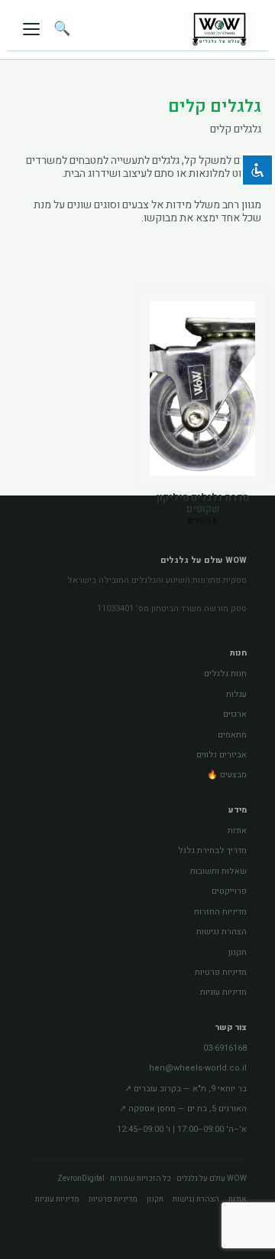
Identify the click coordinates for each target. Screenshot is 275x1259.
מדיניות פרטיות (221, 972)
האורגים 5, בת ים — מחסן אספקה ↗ (183, 1108)
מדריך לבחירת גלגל (212, 850)
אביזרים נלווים (221, 754)
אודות (237, 830)
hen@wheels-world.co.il (198, 1067)
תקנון (237, 952)
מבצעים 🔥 (227, 774)
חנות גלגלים (225, 673)
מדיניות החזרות (220, 911)
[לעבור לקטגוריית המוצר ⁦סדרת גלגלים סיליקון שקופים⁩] (202, 388)
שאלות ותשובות (218, 871)
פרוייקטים (229, 891)
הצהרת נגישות (221, 931)
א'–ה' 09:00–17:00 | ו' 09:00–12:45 (182, 1129)
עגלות (236, 694)
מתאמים (232, 734)
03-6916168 (225, 1048)
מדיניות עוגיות (223, 992)
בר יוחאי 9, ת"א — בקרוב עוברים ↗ (186, 1088)
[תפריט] (31, 28)
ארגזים (235, 714)
